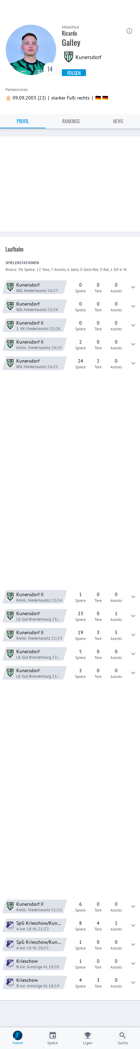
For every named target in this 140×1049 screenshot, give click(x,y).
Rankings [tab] (71, 121)
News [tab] (118, 121)
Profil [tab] (23, 121)
